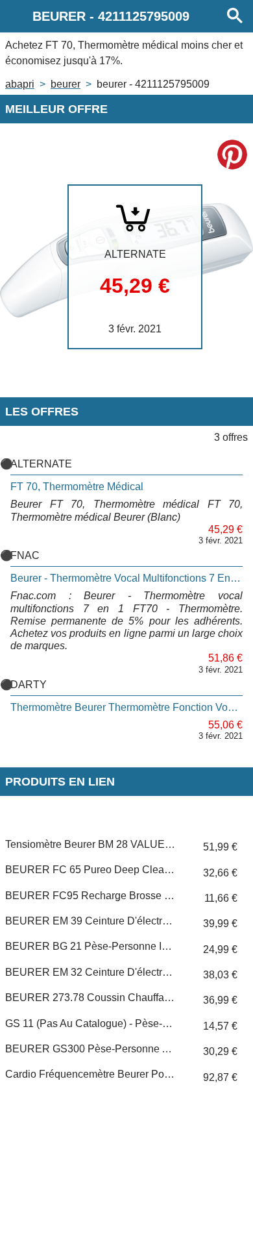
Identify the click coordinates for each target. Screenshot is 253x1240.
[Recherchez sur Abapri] (235, 16)
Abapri (19, 84)
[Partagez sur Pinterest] (232, 154)
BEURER (65, 84)
